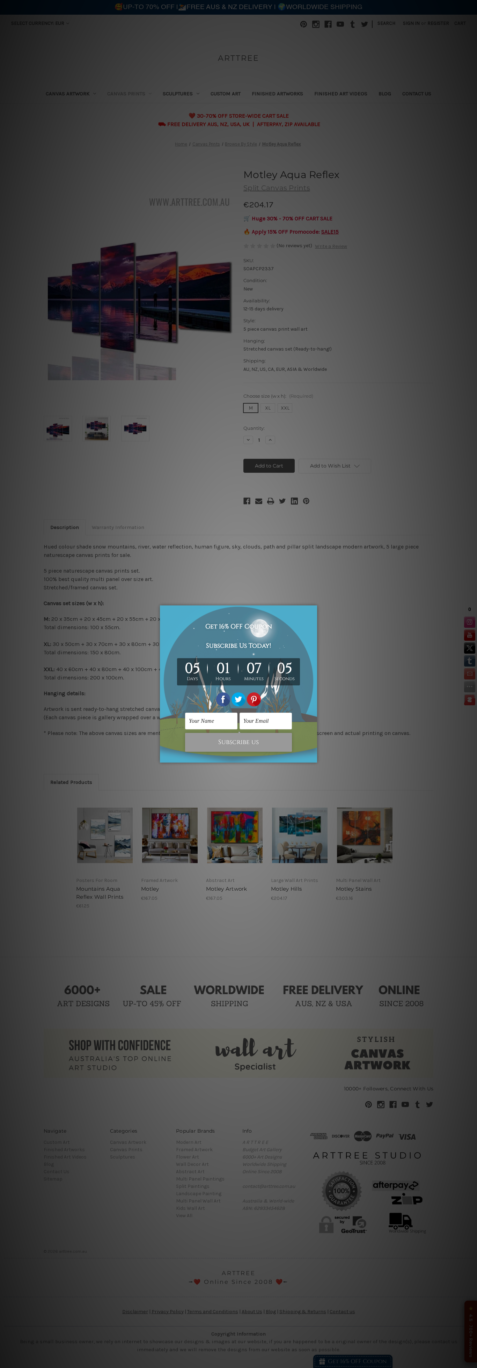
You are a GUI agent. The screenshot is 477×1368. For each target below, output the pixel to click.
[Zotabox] (312, 756)
